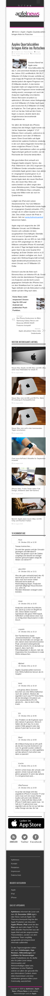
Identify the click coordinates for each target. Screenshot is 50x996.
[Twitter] (27, 5)
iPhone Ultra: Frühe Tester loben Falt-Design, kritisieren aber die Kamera (26, 489)
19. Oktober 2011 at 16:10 (27, 666)
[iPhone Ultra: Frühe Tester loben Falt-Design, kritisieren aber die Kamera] (29, 476)
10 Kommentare (36, 53)
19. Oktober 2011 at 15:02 (27, 604)
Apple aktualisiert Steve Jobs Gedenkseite (30, 331)
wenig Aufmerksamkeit (34, 217)
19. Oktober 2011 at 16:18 (27, 686)
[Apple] (30, 5)
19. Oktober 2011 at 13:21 (27, 571)
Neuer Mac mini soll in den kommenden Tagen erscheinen (27, 429)
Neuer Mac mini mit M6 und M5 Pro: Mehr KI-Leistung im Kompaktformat (28, 399)
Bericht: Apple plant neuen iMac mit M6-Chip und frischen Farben (27, 520)
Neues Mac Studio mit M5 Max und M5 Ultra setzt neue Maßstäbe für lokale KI (29, 369)
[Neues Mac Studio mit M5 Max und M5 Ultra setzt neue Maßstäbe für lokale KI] (29, 355)
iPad (13, 894)
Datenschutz (16, 875)
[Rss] (19, 5)
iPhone (14, 897)
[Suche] (38, 2)
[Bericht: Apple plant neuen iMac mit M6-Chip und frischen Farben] (29, 507)
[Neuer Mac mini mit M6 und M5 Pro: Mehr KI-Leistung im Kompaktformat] (29, 386)
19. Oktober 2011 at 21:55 (27, 766)
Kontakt (14, 864)
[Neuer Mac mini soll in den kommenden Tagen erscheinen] (29, 416)
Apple (23, 32)
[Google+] (22, 5)
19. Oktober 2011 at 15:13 (27, 632)
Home (16, 32)
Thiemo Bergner (28, 52)
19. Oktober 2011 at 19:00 (27, 740)
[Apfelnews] (27, 14)
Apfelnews (15, 860)
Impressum (15, 871)
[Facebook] (25, 5)
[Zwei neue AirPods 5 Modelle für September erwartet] (29, 446)
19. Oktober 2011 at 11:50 (27, 542)
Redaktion (15, 867)
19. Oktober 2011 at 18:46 (27, 716)
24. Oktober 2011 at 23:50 (27, 788)
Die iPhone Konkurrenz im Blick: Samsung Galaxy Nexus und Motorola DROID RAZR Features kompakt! (29, 320)
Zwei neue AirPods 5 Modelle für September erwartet (29, 459)
